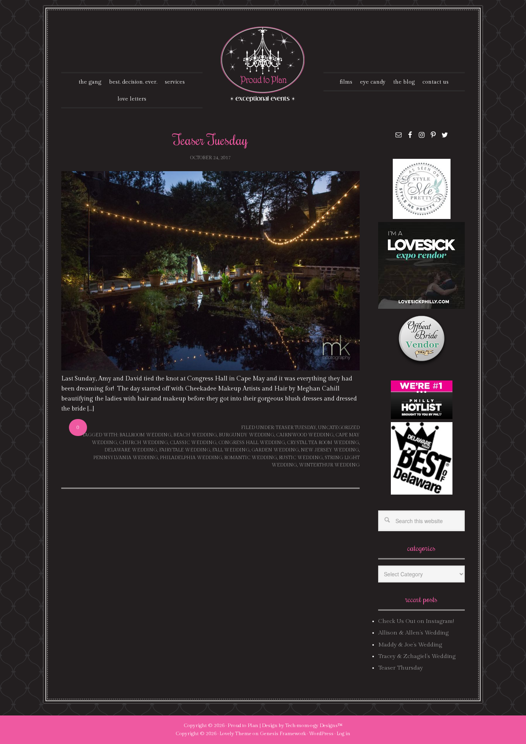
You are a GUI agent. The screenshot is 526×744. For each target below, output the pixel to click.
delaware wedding (130, 450)
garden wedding (275, 450)
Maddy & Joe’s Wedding (410, 644)
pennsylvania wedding (125, 457)
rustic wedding (301, 457)
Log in (343, 734)
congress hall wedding (251, 442)
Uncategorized (339, 427)
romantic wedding (250, 457)
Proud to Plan (243, 725)
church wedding (143, 442)
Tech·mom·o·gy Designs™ (314, 725)
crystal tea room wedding (323, 442)
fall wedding (231, 450)
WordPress (321, 734)
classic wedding (193, 442)
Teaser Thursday (400, 668)
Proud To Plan (263, 64)
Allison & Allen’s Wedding (413, 633)
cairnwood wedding (304, 435)
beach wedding (195, 435)
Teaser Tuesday (210, 139)
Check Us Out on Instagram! (416, 621)
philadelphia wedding (191, 457)
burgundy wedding (246, 435)
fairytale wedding (184, 450)
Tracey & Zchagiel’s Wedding (417, 656)
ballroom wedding (145, 435)
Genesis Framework (283, 734)
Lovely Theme (235, 734)
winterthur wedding (329, 465)
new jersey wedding (330, 450)
